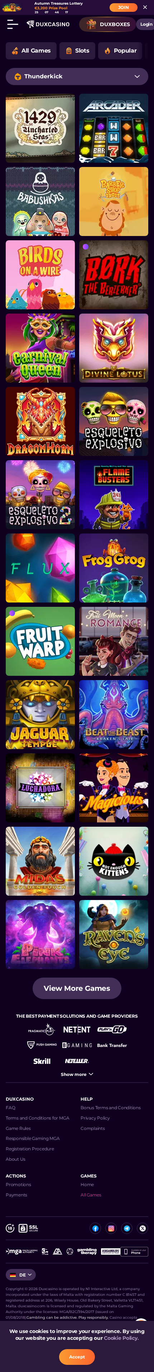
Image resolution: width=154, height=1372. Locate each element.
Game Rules (18, 1128)
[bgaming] (77, 1045)
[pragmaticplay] (41, 1029)
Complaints (93, 1128)
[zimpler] (112, 1045)
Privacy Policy (95, 1118)
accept (77, 1356)
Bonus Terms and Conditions (111, 1107)
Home (87, 1184)
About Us (15, 1159)
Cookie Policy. (121, 1338)
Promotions (18, 1184)
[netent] (77, 1029)
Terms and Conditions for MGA (37, 1118)
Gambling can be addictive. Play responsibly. (68, 1317)
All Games (91, 1195)
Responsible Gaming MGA (33, 1138)
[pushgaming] (41, 1045)
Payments (16, 1195)
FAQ (10, 1107)
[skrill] (41, 1061)
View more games (77, 988)
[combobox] (77, 76)
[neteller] (77, 1061)
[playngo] (112, 1029)
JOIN (123, 7)
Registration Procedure (30, 1148)
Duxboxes (115, 24)
